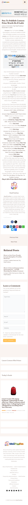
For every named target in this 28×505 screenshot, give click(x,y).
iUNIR (10, 273)
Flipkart (6, 139)
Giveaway (8, 133)
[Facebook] (12, 221)
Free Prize (13, 95)
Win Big (23, 146)
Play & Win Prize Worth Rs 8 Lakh (14, 179)
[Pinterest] (14, 490)
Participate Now (18, 156)
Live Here (17, 141)
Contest (21, 30)
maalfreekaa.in (7, 217)
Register (6, 77)
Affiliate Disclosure (14, 484)
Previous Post (14, 237)
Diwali (9, 141)
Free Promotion (14, 487)
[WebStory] (21, 490)
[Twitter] (15, 221)
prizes (4, 36)
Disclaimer (14, 482)
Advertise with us (14, 472)
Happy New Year (20, 119)
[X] (7, 226)
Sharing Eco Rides (17, 273)
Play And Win (14, 470)
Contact (14, 474)
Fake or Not (19, 152)
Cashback (14, 112)
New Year (23, 143)
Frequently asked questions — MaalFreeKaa (14, 476)
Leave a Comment (7, 26)
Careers (14, 486)
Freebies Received (13, 260)
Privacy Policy (14, 478)
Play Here (20, 133)
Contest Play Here (19, 144)
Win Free (10, 96)
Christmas (11, 119)
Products (23, 125)
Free (15, 87)
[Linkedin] (18, 490)
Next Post (14, 242)
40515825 (9, 410)
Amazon (7, 30)
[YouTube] (16, 490)
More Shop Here (19, 148)
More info (12, 412)
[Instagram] (11, 490)
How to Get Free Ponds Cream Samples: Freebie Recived (13, 256)
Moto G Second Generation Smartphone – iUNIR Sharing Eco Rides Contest (14, 269)
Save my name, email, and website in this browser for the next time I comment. (13, 334)
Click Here (23, 75)
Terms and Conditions (14, 480)
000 (14, 93)
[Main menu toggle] (25, 2)
